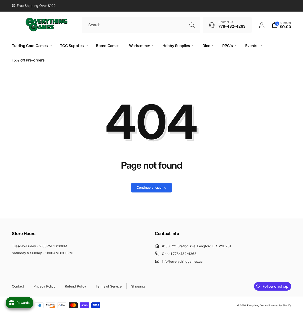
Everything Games (257, 305)
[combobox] (141, 25)
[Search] (192, 25)
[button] (281, 25)
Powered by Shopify (279, 305)
